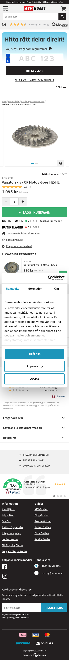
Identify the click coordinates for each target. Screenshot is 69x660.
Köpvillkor (8, 515)
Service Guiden (42, 521)
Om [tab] (56, 288)
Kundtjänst (8, 509)
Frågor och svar (13, 418)
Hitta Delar (34, 71)
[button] (34, 24)
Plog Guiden (41, 515)
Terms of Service (22, 617)
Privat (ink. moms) (51, 565)
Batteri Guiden (42, 527)
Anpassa (32, 366)
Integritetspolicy (11, 533)
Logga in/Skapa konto (14, 551)
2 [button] (36, 163)
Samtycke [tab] (12, 288)
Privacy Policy (8, 617)
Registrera (54, 608)
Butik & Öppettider (12, 527)
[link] (34, 486)
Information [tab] (34, 288)
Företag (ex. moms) (51, 573)
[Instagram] (17, 576)
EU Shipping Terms (12, 545)
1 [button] (32, 163)
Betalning (9, 437)
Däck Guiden (41, 533)
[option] (34, 137)
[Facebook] (17, 567)
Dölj (59, 87)
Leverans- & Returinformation (22, 428)
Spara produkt (14, 239)
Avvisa (34, 378)
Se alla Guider (42, 539)
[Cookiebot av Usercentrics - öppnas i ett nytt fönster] (49, 278)
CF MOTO (7, 178)
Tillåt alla (34, 353)
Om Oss (6, 521)
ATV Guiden (41, 509)
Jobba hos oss (10, 539)
